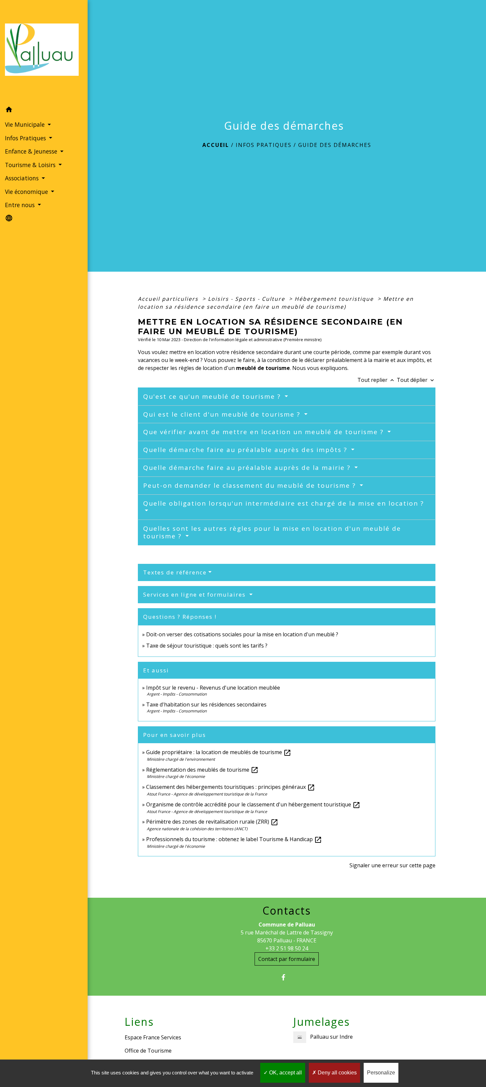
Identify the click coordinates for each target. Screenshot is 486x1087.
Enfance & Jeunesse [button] (32, 151)
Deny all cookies (336, 1072)
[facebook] (287, 977)
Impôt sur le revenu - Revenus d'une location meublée (213, 687)
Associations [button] (22, 178)
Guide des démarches (334, 145)
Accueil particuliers (169, 298)
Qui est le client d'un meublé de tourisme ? (223, 414)
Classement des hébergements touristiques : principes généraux (230, 787)
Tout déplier (416, 380)
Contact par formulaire (286, 959)
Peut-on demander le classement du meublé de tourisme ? (250, 485)
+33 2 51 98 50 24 (286, 948)
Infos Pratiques (264, 145)
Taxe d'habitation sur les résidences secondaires (206, 704)
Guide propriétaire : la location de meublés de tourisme (218, 752)
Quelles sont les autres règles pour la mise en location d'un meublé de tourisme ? (272, 532)
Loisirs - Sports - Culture (247, 298)
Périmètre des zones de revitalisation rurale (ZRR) (212, 821)
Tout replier (376, 380)
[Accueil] (44, 51)
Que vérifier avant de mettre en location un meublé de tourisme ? (264, 432)
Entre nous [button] (20, 205)
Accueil (215, 145)
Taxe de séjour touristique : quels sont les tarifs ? (206, 645)
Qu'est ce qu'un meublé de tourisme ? (213, 396)
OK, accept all (285, 1072)
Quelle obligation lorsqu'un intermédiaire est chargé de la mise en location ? (283, 503)
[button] (44, 110)
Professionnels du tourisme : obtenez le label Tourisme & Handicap (234, 839)
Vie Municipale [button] (25, 124)
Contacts (287, 910)
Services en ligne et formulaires (195, 594)
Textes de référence (175, 572)
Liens (139, 1022)
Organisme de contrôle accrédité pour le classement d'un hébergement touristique (253, 804)
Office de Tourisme (148, 1050)
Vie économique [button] (27, 192)
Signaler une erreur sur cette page (392, 865)
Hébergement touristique (335, 298)
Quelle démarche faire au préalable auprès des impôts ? (246, 449)
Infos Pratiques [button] (26, 138)
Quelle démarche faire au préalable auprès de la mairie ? (248, 467)
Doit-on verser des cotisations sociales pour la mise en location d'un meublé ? (242, 634)
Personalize (381, 1072)
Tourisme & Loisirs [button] (31, 165)
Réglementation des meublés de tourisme (202, 769)
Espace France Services (153, 1037)
